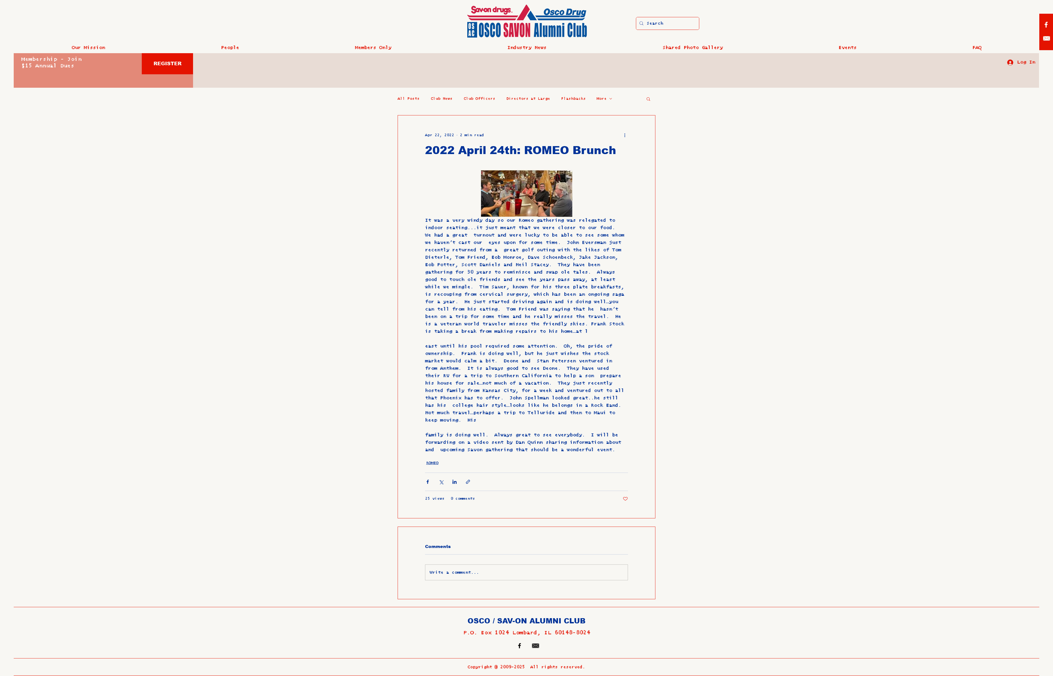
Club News (441, 99)
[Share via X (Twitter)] (441, 481)
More (602, 99)
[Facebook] (1046, 25)
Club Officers (479, 99)
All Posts (409, 99)
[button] (230, 47)
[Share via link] (468, 481)
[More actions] (624, 135)
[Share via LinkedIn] (454, 481)
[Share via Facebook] (427, 481)
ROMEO (432, 463)
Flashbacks (573, 99)
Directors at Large (528, 99)
